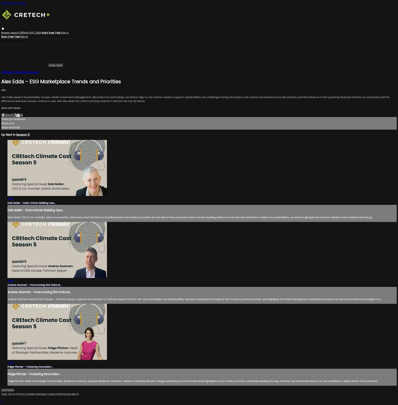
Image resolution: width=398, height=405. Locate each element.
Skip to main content (14, 3)
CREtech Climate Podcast (20, 72)
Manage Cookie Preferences (53, 394)
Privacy (21, 394)
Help (4, 394)
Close (52, 65)
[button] (3, 29)
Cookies (31, 394)
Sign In (24, 36)
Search (14, 32)
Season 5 (23, 135)
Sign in (65, 32)
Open (59, 65)
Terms (11, 394)
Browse (5, 32)
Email (19, 115)
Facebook (7, 115)
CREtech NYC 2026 (30, 32)
